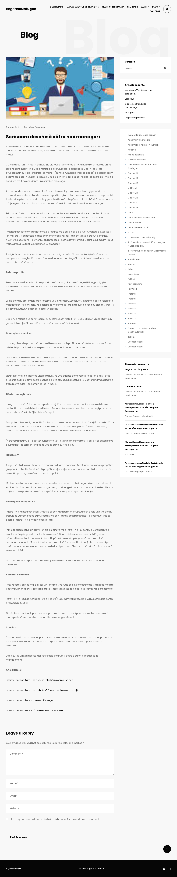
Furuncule (129, 454)
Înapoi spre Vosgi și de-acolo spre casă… (139, 92)
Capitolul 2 (133, 178)
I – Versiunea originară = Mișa (142, 237)
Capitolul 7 (133, 202)
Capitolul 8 (133, 207)
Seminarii (132, 6)
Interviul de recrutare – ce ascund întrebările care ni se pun (39, 680)
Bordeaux (129, 98)
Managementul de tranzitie (82, 6)
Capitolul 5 (133, 192)
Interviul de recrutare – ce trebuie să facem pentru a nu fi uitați (42, 690)
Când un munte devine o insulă (140, 433)
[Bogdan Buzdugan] (21, 9)
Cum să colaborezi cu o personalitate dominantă (143, 376)
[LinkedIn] (164, 869)
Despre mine (56, 6)
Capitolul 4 (133, 188)
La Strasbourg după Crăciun (138, 471)
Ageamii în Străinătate (139, 140)
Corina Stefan (132, 386)
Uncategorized (135, 341)
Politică (131, 279)
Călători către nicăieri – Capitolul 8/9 (136, 106)
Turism (131, 336)
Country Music (135, 222)
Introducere (134, 259)
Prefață (132, 293)
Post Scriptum (135, 284)
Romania (132, 323)
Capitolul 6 (133, 197)
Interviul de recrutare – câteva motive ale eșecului (34, 710)
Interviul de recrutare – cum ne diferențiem (30, 700)
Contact (155, 11)
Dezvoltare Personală (34, 127)
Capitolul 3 (133, 183)
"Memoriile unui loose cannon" (142, 135)
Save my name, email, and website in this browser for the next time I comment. (54, 819)
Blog (155, 6)
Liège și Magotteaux (135, 117)
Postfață (132, 289)
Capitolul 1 (133, 173)
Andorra (132, 149)
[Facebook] (170, 869)
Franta (131, 232)
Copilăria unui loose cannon (141, 217)
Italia (130, 269)
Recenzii (132, 303)
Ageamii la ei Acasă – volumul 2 (143, 145)
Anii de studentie (136, 154)
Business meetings (137, 159)
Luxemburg (133, 274)
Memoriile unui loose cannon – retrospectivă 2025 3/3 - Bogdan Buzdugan (141, 407)
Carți (144, 6)
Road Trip (132, 318)
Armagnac (130, 112)
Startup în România (113, 6)
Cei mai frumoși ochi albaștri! (139, 416)
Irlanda (131, 264)
